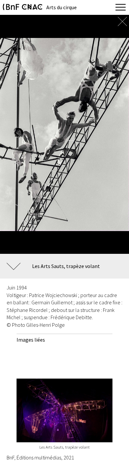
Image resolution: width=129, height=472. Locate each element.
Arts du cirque (61, 7)
